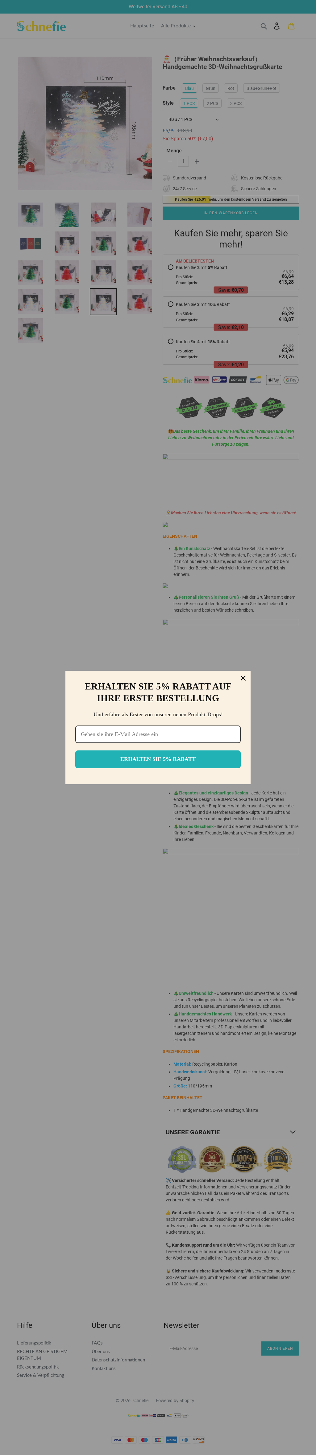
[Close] (243, 678)
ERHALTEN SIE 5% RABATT (158, 759)
